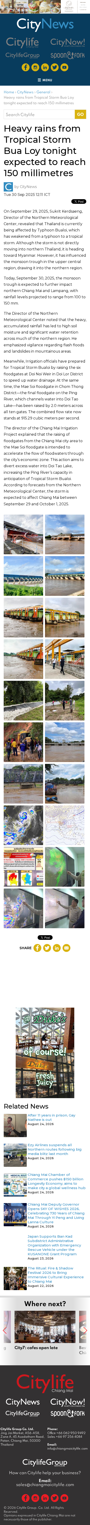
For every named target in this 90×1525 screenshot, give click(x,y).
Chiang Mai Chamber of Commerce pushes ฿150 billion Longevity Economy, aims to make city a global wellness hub (57, 1181)
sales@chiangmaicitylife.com (45, 1482)
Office (66, 1433)
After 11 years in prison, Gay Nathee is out (51, 1117)
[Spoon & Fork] (67, 55)
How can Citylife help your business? (45, 1472)
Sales (64, 1436)
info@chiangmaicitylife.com (67, 1448)
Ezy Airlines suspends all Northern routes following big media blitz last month (55, 1149)
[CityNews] (45, 25)
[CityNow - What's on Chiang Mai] (67, 1402)
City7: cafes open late (45, 1335)
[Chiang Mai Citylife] (22, 42)
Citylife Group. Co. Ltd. (33, 1508)
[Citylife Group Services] (22, 55)
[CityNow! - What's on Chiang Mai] (67, 42)
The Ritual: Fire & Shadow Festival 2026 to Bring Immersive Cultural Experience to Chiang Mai (56, 1275)
